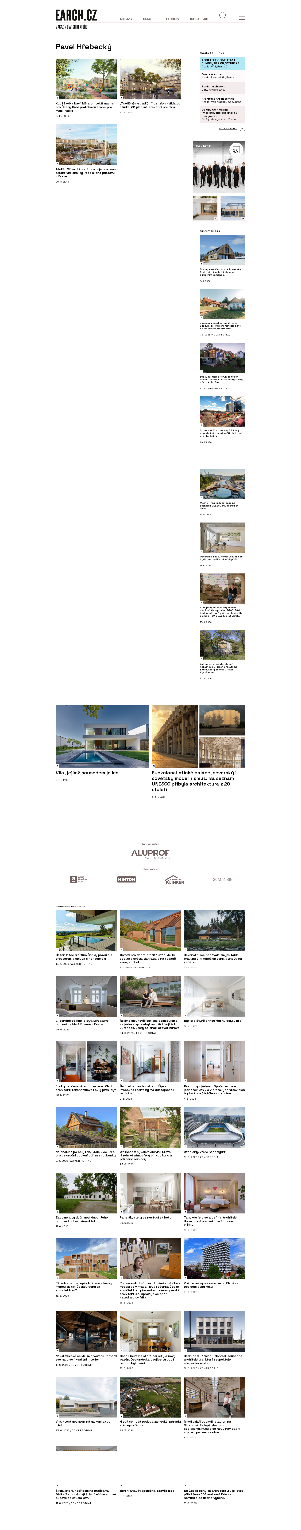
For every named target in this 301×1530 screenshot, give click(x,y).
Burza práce (199, 19)
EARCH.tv (172, 19)
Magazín (126, 19)
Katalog (149, 19)
